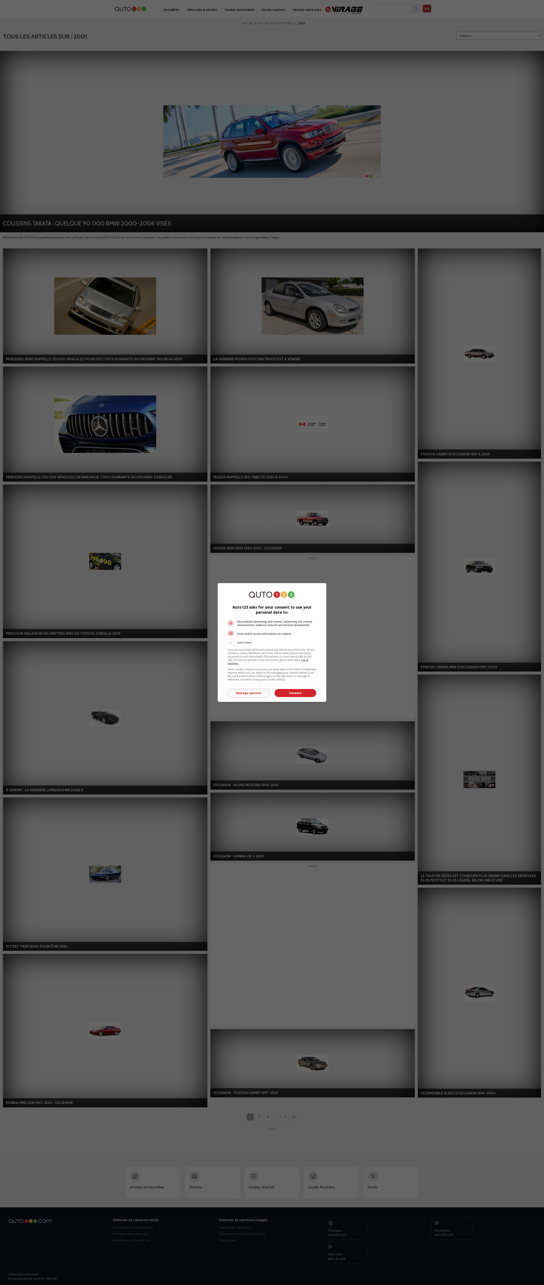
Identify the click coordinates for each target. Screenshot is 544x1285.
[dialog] (272, 642)
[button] (272, 643)
